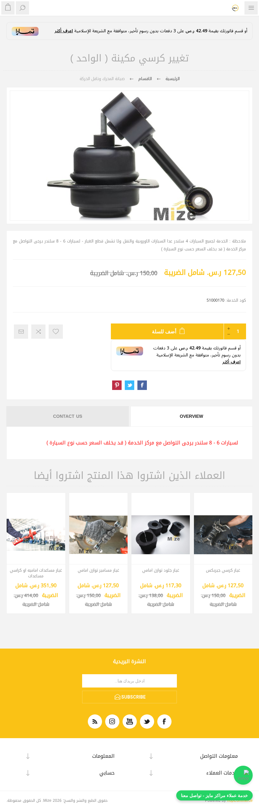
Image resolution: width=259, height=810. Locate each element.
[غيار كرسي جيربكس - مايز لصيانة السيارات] (223, 534)
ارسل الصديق (21, 331)
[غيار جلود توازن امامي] (160, 534)
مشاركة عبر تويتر (129, 385)
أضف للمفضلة (56, 331)
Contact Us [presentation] (67, 416)
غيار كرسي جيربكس (223, 570)
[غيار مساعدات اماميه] (36, 534)
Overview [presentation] (191, 416)
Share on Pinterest (117, 385)
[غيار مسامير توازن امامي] (98, 534)
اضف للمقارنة (38, 331)
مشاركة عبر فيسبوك (142, 385)
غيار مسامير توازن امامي (98, 570)
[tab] (191, 416)
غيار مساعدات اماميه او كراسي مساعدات (36, 573)
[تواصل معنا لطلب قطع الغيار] (243, 775)
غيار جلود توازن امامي (160, 570)
